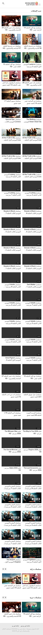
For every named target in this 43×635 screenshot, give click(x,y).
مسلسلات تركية (35, 569)
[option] (31, 584)
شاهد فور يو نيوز (25, 626)
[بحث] (3, 3)
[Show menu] (39, 4)
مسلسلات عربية (35, 598)
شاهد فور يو (15, 626)
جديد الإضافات (36, 11)
